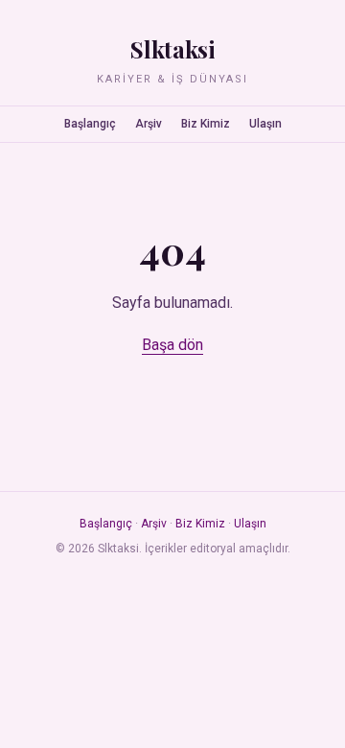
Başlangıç (90, 123)
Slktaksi (172, 49)
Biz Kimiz (205, 123)
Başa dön (172, 345)
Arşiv (148, 123)
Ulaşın (265, 123)
